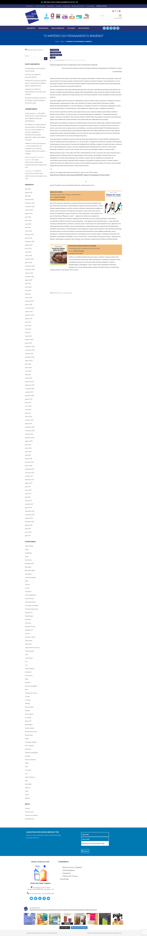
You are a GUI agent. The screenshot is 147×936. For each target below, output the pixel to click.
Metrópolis (28, 672)
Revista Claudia (29, 728)
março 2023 (28, 255)
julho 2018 (28, 444)
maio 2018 (28, 451)
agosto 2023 (28, 245)
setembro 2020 (29, 357)
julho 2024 (28, 217)
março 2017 (28, 500)
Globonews (28, 644)
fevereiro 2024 (29, 234)
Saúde (27, 738)
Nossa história (29, 6)
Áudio (26, 556)
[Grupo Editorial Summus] (32, 17)
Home (57, 41)
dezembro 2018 (29, 427)
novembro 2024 (30, 206)
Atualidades (54, 50)
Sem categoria (29, 745)
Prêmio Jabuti (29, 714)
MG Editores (28, 675)
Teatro (27, 763)
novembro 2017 (29, 472)
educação (70, 292)
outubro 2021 (29, 311)
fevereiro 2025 (29, 199)
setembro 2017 (29, 479)
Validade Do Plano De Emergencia (35, 143)
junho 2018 (28, 448)
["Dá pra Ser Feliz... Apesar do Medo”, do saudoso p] (105, 919)
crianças (65, 292)
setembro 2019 (29, 395)
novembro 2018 (29, 430)
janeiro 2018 (28, 465)
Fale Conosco (66, 6)
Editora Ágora (29, 616)
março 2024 (28, 231)
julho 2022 (28, 283)
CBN (26, 581)
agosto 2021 (28, 318)
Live (26, 661)
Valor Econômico (30, 777)
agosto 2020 (29, 360)
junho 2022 (28, 287)
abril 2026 (28, 189)
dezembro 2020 (30, 346)
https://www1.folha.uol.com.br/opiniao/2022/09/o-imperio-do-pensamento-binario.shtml (80, 175)
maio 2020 (28, 371)
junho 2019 (28, 406)
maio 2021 (28, 329)
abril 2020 (28, 374)
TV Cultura (28, 770)
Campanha (28, 574)
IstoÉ (26, 654)
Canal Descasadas (30, 577)
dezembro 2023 (29, 241)
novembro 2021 (29, 308)
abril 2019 (28, 413)
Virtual (27, 794)
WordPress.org (29, 819)
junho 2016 (28, 532)
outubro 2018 (29, 434)
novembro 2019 (29, 388)
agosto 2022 (28, 280)
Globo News (28, 640)
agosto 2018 (28, 441)
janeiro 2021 (28, 343)
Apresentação (29, 546)
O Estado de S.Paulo (31, 693)
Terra (26, 766)
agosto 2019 (28, 399)
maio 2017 (28, 493)
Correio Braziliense (30, 595)
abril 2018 (28, 455)
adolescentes (56, 292)
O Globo (27, 696)
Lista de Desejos (90, 6)
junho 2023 (28, 248)
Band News (28, 560)
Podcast (27, 710)
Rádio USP (28, 721)
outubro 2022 (29, 273)
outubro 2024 (29, 210)
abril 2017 (28, 497)
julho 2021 (28, 322)
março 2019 (28, 416)
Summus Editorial (30, 759)
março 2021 (28, 336)
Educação (28, 619)
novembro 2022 (29, 269)
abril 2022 (28, 294)
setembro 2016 (29, 521)
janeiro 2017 (28, 507)
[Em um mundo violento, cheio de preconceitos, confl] (42, 919)
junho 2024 (28, 220)
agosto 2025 (28, 192)
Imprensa (58, 6)
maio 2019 (28, 409)
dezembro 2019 (29, 385)
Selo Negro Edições (31, 742)
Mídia (62, 41)
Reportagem (29, 724)
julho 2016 (28, 528)
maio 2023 (28, 252)
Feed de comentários (31, 815)
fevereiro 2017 (29, 504)
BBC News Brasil (30, 570)
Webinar (27, 798)
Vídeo (26, 791)
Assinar (86, 851)
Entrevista (28, 623)
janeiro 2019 (28, 423)
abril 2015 (27, 535)
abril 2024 (28, 227)
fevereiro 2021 (29, 339)
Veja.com (27, 787)
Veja (26, 780)
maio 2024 (28, 224)
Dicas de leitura (55, 52)
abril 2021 (27, 332)
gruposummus (61, 60)
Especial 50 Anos (30, 626)
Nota (26, 689)
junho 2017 (28, 490)
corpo (61, 292)
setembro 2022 (29, 276)
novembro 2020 (30, 350)
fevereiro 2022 (29, 301)
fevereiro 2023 (29, 259)
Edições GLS (28, 612)
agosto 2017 (28, 483)
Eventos (27, 633)
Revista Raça (29, 735)
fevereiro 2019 (29, 420)
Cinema (27, 584)
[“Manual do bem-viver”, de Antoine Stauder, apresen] (55, 919)
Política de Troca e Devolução (69, 877)
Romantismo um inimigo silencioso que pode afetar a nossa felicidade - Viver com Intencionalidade (35, 127)
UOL (26, 773)
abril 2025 (28, 196)
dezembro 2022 (29, 266)
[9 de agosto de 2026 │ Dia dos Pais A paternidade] (117, 919)
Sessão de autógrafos (31, 752)
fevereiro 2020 (29, 381)
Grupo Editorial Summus (32, 647)
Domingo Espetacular (31, 609)
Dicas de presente (30, 602)
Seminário (28, 749)
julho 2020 (28, 364)
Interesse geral (29, 651)
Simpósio (27, 756)
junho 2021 (28, 325)
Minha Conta (102, 6)
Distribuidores (50, 6)
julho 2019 (28, 402)
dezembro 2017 (29, 469)
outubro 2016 (29, 518)
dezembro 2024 (30, 203)
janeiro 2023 (28, 262)
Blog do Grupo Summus (78, 6)
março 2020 (28, 378)
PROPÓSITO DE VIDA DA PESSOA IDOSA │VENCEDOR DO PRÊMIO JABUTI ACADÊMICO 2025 (35, 83)
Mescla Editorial (29, 668)
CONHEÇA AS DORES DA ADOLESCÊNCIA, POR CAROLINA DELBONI (35, 92)
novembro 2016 (29, 514)
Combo (27, 588)
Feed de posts (29, 812)
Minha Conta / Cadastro (72, 867)
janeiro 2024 (28, 238)
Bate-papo (28, 567)
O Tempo (28, 700)
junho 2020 (28, 367)
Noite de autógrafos (31, 686)
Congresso (28, 591)
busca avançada (118, 18)
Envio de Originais (39, 6)
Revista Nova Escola (31, 731)
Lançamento (29, 658)
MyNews (27, 682)
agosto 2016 (28, 525)
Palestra (27, 703)
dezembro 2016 (29, 511)
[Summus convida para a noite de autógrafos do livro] (67, 919)
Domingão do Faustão (31, 605)
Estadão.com (29, 630)
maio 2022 (28, 290)
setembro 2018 (29, 437)
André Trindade (59, 197)
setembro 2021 (29, 315)
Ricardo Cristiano (30, 113)
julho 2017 (28, 486)
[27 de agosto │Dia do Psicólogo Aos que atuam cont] (29, 919)
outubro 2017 (29, 476)
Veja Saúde (28, 784)
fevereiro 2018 (29, 462)
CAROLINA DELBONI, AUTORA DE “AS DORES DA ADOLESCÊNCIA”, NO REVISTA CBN (35, 100)
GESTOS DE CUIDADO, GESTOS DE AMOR (82, 246)
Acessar (27, 808)
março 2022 (28, 297)
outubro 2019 (29, 392)
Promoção (28, 717)
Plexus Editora (29, 707)
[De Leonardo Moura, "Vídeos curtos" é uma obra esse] (80, 919)
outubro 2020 (29, 353)
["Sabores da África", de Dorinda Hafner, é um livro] (92, 919)
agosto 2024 (28, 213)
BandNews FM (29, 563)
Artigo (27, 549)
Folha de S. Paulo (56, 55)
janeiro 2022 (28, 304)
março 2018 (28, 458)
